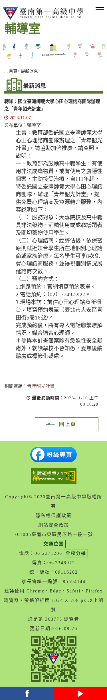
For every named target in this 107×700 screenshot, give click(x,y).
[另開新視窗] (53, 454)
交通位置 (53, 543)
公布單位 (13, 125)
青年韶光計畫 (40, 386)
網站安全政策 (53, 525)
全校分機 (76, 553)
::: (6, 71)
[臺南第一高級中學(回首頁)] (44, 13)
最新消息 (29, 71)
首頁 (13, 71)
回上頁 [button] (67, 424)
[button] (100, 10)
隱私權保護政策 (54, 515)
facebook (27, 693)
